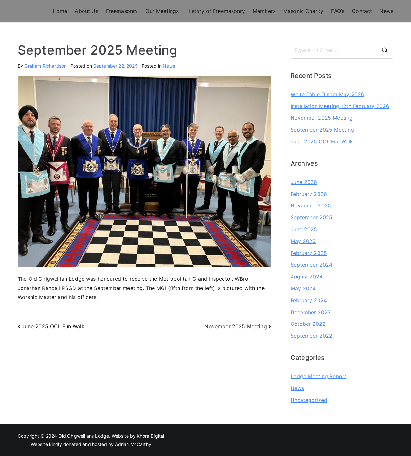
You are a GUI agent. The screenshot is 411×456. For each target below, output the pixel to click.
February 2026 (309, 194)
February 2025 (309, 253)
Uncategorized (309, 400)
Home (60, 11)
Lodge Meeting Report (318, 376)
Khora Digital (150, 436)
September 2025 (311, 217)
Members (264, 11)
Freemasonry (122, 11)
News (386, 11)
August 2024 (307, 276)
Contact (362, 11)
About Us (86, 11)
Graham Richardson (45, 65)
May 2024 (303, 288)
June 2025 (304, 229)
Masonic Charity (303, 11)
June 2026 (304, 182)
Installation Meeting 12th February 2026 (340, 106)
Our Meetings (162, 11)
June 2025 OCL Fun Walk (53, 326)
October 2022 (308, 324)
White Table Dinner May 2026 (327, 94)
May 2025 (303, 241)
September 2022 (311, 336)
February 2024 (309, 300)
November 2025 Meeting (236, 326)
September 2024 (311, 264)
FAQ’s (337, 11)
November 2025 (311, 205)
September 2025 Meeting (322, 129)
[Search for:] (342, 50)
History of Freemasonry (215, 11)
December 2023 (311, 312)
